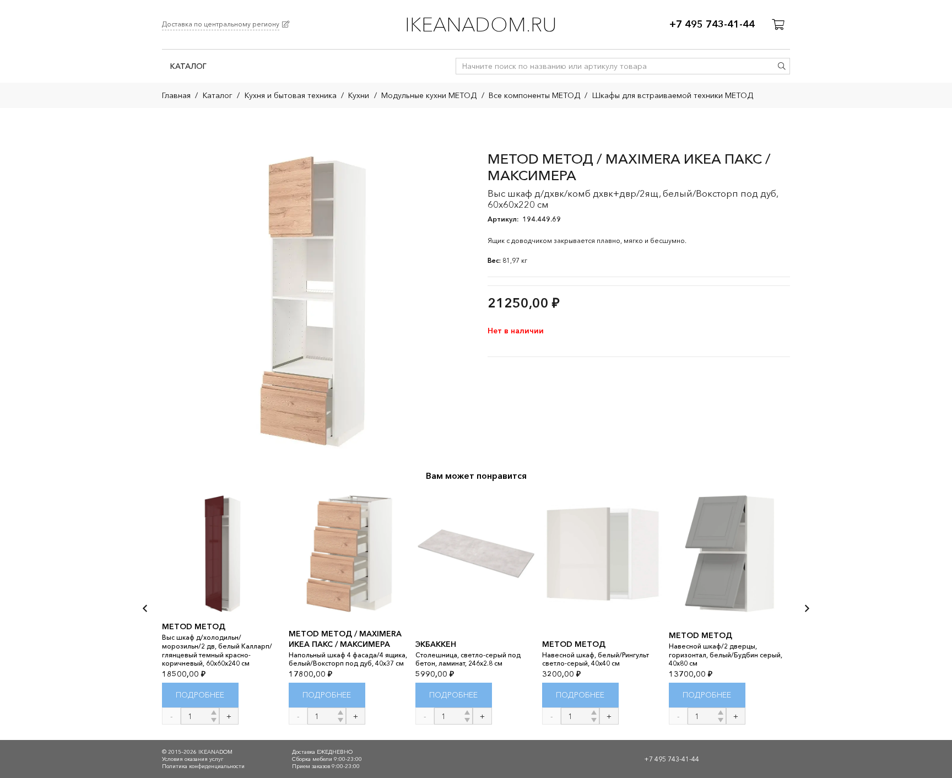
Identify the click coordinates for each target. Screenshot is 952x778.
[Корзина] (778, 25)
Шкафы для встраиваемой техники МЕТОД (672, 95)
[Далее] (806, 608)
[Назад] (145, 608)
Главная (176, 95)
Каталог (217, 95)
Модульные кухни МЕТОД (429, 95)
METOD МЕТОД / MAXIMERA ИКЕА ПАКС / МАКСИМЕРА (345, 639)
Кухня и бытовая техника (291, 95)
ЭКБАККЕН (435, 644)
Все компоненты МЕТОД (534, 95)
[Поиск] (781, 66)
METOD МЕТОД (193, 626)
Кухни (358, 95)
